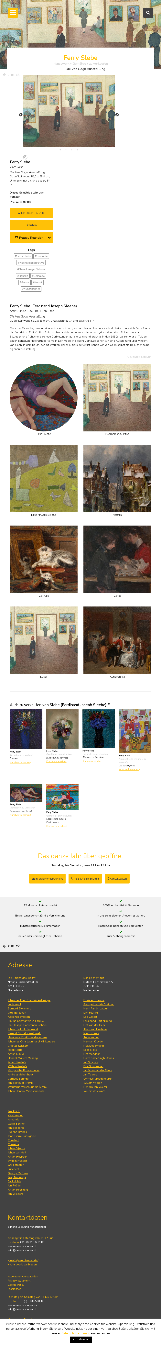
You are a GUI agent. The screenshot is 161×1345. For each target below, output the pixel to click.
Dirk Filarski (90, 1013)
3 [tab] (72, 150)
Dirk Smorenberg (93, 1066)
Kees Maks (90, 1050)
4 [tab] (78, 150)
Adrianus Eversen (19, 1017)
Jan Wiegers (15, 1194)
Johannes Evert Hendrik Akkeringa (29, 1000)
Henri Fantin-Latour (95, 1008)
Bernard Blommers (19, 1008)
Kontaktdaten (118, 879)
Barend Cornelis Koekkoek (24, 1033)
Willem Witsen (92, 1083)
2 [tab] (66, 150)
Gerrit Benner (16, 1124)
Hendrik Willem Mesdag (23, 1058)
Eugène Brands (17, 1132)
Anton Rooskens (18, 1190)
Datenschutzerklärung (75, 1333)
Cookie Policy (16, 1285)
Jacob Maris (15, 1050)
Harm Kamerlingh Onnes (98, 1058)
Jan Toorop (90, 1074)
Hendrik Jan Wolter (95, 1087)
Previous (21, 115)
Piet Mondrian (92, 1054)
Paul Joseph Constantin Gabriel (27, 1025)
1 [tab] (60, 150)
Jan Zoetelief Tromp (20, 1083)
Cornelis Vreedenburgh (97, 1079)
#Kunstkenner (31, 289)
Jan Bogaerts (16, 1128)
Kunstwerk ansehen (20, 762)
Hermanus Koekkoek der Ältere (27, 1037)
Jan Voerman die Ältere (97, 1070)
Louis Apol (14, 1004)
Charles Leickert (18, 1046)
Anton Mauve (16, 1054)
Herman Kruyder (93, 1041)
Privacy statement (19, 1281)
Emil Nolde (14, 1181)
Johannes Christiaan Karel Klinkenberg (32, 1041)
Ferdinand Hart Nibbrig (97, 1021)
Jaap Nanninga (17, 1177)
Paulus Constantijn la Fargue (26, 1021)
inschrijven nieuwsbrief (23, 1260)
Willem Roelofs (17, 1066)
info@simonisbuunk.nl (49, 879)
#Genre (24, 282)
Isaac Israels (91, 1033)
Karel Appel (15, 1115)
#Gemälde (41, 256)
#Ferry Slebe (23, 256)
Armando (13, 1119)
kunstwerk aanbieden (23, 1264)
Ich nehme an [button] (81, 1339)
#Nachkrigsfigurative (31, 263)
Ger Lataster (16, 1165)
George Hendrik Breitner (98, 1004)
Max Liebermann (93, 1046)
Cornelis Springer (18, 1079)
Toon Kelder (91, 1037)
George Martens (18, 1173)
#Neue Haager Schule (31, 269)
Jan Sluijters (90, 1062)
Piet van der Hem (94, 1025)
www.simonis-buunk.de (22, 1305)
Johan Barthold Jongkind (23, 1029)
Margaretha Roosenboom (23, 1070)
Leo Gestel (90, 1017)
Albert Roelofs (17, 1062)
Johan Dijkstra (16, 1148)
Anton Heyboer (17, 1157)
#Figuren (22, 276)
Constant (13, 1140)
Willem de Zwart (94, 1091)
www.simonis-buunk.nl (22, 1246)
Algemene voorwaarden (23, 1276)
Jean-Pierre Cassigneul (22, 1136)
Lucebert (13, 1169)
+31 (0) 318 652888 (32, 213)
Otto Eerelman (17, 1013)
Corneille (13, 1144)
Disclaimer (14, 1289)
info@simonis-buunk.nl (22, 1250)
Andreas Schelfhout (20, 1074)
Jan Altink (14, 1111)
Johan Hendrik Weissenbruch (26, 1091)
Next (117, 115)
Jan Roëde (14, 1185)
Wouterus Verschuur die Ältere (27, 1087)
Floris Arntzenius (93, 1000)
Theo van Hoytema (95, 1029)
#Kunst (37, 282)
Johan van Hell (17, 1152)
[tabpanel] (69, 111)
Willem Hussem (17, 1161)
